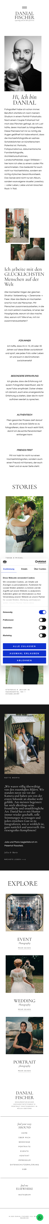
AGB (24, 1169)
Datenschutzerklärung (24, 1165)
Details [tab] (24, 569)
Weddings (24, 1142)
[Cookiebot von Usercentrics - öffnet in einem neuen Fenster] (35, 562)
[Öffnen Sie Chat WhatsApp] (39, 1217)
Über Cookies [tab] (40, 569)
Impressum (24, 1160)
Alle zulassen (24, 646)
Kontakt (25, 1156)
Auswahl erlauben (24, 653)
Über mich (24, 1137)
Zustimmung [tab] (8, 569)
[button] (15, 858)
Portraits (24, 1146)
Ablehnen (24, 660)
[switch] (42, 620)
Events (24, 1151)
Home (24, 1133)
